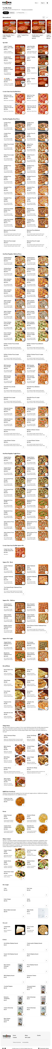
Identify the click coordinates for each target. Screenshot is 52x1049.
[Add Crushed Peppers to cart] (23, 993)
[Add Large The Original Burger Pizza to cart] (23, 226)
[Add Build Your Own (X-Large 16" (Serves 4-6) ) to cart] (46, 112)
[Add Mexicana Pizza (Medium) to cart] (46, 237)
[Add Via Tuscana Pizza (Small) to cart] (23, 485)
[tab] (6, 12)
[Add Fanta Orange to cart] (23, 906)
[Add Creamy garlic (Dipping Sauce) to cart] (46, 950)
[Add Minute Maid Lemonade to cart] (23, 916)
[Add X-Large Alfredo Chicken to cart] (46, 447)
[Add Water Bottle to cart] (46, 916)
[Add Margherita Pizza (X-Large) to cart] (46, 517)
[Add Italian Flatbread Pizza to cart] (46, 572)
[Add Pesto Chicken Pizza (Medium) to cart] (46, 329)
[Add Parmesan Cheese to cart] (46, 982)
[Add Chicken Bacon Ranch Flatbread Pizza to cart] (23, 610)
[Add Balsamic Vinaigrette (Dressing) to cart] (23, 1003)
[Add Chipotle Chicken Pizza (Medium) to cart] (46, 415)
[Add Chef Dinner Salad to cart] (46, 857)
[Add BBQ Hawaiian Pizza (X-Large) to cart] (46, 382)
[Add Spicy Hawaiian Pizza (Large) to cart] (23, 296)
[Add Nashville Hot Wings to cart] (46, 774)
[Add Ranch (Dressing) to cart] (46, 1014)
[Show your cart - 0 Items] (47, 3)
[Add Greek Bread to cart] (23, 687)
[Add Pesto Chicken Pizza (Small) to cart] (23, 329)
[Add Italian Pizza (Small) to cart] (23, 151)
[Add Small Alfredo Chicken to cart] (23, 436)
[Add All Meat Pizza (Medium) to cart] (46, 172)
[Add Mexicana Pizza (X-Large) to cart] (46, 247)
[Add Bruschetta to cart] (46, 698)
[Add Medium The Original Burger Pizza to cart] (46, 215)
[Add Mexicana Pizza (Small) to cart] (23, 237)
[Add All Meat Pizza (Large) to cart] (23, 183)
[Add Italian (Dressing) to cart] (46, 1003)
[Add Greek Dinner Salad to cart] (23, 878)
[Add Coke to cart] (23, 895)
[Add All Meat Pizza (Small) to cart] (23, 172)
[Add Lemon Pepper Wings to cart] (46, 763)
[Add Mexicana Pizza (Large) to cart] (23, 247)
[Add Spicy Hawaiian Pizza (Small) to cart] (23, 286)
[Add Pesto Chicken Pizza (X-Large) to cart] (46, 339)
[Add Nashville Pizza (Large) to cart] (23, 404)
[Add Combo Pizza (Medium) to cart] (46, 129)
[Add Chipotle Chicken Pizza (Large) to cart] (23, 425)
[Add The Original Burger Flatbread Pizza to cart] (23, 594)
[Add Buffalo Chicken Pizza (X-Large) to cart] (46, 361)
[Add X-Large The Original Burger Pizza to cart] (46, 226)
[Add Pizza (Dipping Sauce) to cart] (46, 971)
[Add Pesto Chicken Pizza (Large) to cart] (23, 339)
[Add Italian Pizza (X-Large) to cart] (46, 161)
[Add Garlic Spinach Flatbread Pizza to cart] (46, 659)
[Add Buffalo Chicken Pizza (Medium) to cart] (46, 350)
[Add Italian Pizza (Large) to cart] (23, 161)
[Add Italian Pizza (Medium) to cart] (46, 151)
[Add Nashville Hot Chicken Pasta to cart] (46, 832)
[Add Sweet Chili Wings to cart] (46, 742)
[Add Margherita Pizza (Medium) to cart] (46, 507)
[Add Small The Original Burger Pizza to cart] (23, 215)
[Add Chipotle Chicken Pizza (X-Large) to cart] (46, 425)
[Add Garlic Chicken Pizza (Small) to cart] (23, 307)
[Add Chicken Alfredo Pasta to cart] (46, 822)
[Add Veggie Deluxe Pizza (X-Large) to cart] (46, 474)
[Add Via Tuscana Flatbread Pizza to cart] (46, 649)
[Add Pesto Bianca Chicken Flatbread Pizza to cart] (46, 632)
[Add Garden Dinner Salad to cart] (23, 867)
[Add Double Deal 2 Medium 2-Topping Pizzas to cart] (23, 74)
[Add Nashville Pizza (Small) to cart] (23, 393)
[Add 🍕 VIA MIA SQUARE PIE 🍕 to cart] (23, 85)
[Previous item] (43, 17)
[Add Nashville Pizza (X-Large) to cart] (46, 404)
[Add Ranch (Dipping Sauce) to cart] (46, 960)
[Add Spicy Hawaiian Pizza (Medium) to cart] (46, 286)
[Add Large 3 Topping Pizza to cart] (46, 63)
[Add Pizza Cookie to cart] (46, 933)
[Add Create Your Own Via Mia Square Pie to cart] (23, 556)
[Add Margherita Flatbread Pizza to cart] (23, 659)
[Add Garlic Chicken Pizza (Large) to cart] (23, 318)
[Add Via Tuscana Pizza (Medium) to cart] (46, 485)
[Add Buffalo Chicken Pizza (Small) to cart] (23, 350)
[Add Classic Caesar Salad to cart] (23, 857)
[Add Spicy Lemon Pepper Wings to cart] (23, 785)
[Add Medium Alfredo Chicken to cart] (46, 436)
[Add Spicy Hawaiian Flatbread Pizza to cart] (46, 610)
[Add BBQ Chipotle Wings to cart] (23, 753)
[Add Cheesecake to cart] (23, 933)
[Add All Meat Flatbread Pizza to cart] (23, 583)
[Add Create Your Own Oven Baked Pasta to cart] (23, 805)
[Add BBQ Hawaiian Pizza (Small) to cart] (23, 372)
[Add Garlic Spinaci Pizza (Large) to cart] (23, 539)
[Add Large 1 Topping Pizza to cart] (29, 31)
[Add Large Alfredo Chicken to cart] (23, 447)
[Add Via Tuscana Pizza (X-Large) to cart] (46, 496)
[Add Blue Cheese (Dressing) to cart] (23, 1025)
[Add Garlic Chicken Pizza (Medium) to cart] (46, 307)
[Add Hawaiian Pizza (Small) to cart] (23, 194)
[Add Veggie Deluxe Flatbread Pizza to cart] (23, 649)
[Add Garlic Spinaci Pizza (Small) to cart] (23, 528)
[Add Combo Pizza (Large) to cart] (23, 140)
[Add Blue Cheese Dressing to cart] (23, 971)
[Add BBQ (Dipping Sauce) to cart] (23, 982)
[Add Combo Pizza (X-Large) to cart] (46, 140)
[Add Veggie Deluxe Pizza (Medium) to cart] (46, 464)
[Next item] (47, 17)
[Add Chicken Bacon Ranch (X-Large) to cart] (46, 275)
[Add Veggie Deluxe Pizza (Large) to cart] (23, 474)
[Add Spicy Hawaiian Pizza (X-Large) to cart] (46, 296)
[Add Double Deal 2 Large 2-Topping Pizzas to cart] (44, 31)
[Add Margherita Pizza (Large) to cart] (23, 517)
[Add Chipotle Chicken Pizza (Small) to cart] (23, 415)
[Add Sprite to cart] (46, 906)
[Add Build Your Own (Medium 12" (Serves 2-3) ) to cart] (46, 102)
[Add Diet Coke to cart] (46, 895)
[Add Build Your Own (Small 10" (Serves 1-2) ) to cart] (23, 102)
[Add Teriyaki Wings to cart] (46, 753)
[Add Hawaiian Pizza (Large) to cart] (23, 204)
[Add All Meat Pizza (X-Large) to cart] (46, 183)
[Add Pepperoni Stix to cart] (23, 708)
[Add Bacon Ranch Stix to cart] (23, 676)
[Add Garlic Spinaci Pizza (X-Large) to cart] (46, 539)
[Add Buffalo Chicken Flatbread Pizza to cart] (23, 632)
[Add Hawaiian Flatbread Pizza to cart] (46, 583)
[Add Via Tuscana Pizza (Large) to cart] (23, 496)
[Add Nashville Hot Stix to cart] (23, 719)
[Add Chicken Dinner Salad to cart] (46, 867)
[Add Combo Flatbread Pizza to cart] (23, 572)
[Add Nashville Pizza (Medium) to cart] (46, 393)
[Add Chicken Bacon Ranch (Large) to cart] (23, 275)
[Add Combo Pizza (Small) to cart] (23, 129)
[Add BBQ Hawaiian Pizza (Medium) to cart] (46, 372)
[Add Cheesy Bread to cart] (46, 687)
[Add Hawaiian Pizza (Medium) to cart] (46, 194)
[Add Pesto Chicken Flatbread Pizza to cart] (46, 621)
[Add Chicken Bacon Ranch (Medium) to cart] (46, 264)
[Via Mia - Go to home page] (7, 3)
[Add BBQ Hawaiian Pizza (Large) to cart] (23, 382)
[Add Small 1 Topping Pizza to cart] (46, 74)
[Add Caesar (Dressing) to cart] (23, 1014)
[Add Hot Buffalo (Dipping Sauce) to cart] (23, 950)
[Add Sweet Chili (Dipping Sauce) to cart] (23, 960)
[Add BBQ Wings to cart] (23, 763)
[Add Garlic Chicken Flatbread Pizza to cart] (23, 621)
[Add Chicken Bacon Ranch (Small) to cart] (23, 264)
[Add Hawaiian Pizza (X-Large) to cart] (46, 204)
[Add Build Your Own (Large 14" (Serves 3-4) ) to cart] (23, 112)
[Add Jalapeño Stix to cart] (46, 708)
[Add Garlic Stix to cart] (46, 676)
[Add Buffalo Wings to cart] (23, 774)
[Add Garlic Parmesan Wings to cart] (23, 742)
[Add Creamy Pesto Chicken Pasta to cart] (23, 832)
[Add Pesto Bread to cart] (23, 698)
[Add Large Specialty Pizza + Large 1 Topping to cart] (14, 31)
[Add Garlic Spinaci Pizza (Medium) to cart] (46, 528)
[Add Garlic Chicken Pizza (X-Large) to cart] (46, 318)
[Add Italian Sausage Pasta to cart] (23, 822)
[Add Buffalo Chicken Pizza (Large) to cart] (23, 361)
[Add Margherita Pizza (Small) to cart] (23, 507)
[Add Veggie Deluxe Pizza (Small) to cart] (23, 464)
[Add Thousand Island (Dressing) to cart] (46, 993)
